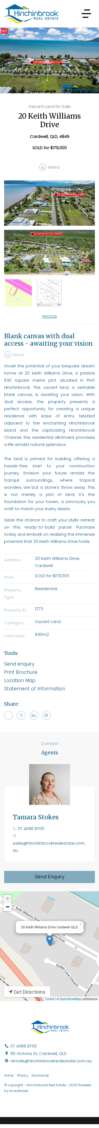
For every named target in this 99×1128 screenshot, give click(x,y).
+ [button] (7, 898)
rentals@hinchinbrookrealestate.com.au (51, 1061)
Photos (49, 316)
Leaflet (49, 998)
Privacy (22, 1075)
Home (8, 1075)
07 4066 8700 (31, 828)
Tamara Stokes (36, 817)
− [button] (7, 906)
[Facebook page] (91, 1099)
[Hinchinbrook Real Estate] (31, 13)
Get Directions (29, 992)
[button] (49, 672)
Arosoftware (18, 1091)
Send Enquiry (49, 876)
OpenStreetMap (70, 998)
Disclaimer (40, 1075)
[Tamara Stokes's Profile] (49, 784)
